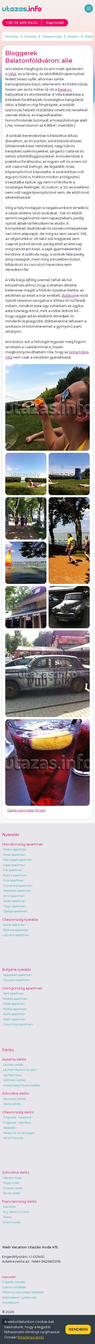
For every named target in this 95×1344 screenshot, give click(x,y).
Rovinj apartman (15, 875)
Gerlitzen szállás (14, 1080)
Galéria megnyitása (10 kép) (26, 810)
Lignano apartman (16, 935)
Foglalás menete (13, 1282)
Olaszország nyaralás (20, 919)
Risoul (7, 1217)
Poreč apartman (14, 855)
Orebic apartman (15, 849)
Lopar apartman (14, 865)
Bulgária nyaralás (16, 969)
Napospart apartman (17, 975)
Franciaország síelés (19, 1201)
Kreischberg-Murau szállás (21, 1085)
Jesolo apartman (14, 925)
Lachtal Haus (12, 1075)
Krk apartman (13, 870)
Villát (12, 74)
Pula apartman (13, 880)
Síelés (8, 1049)
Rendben (78, 1329)
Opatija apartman (15, 911)
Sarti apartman (13, 993)
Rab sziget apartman (17, 860)
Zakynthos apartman (18, 1024)
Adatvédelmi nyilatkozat (19, 1297)
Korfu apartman (14, 1014)
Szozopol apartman (16, 980)
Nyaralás (30, 36)
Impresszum (10, 1302)
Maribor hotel (12, 1178)
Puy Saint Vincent (16, 1212)
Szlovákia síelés (15, 1093)
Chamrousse (11, 1222)
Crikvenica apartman (17, 885)
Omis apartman (14, 896)
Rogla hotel (11, 1183)
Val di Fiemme (13, 1138)
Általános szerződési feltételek (23, 1292)
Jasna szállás (12, 1104)
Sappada (9, 1127)
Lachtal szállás (13, 1065)
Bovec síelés (11, 1193)
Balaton (73, 36)
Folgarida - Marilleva (17, 1122)
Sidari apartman (14, 1019)
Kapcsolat (9, 1277)
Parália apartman (15, 1009)
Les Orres (9, 1206)
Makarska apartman (17, 890)
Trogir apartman (14, 906)
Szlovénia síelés (15, 1172)
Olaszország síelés (18, 1112)
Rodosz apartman (15, 999)
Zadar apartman (14, 901)
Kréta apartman (14, 1004)
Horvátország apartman (22, 844)
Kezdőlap (11, 36)
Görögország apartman (22, 988)
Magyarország (52, 36)
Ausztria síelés (14, 1059)
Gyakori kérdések (14, 1287)
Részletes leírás (31, 1337)
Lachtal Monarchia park (19, 1070)
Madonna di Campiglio (19, 1133)
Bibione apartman (16, 930)
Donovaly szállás (14, 1099)
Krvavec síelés (12, 1188)
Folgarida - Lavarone (17, 1117)
